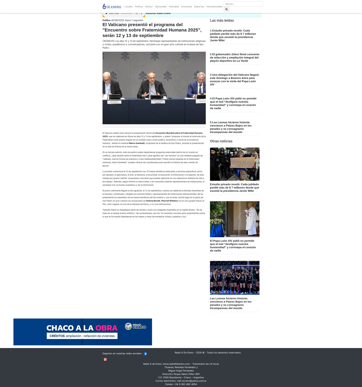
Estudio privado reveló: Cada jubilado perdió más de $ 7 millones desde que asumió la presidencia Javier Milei (234, 187)
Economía (186, 6)
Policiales (174, 6)
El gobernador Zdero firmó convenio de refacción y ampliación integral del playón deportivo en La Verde (234, 57)
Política (139, 6)
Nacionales (161, 6)
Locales (128, 6)
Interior (149, 6)
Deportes (199, 6)
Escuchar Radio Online (158, 13)
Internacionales (214, 6)
